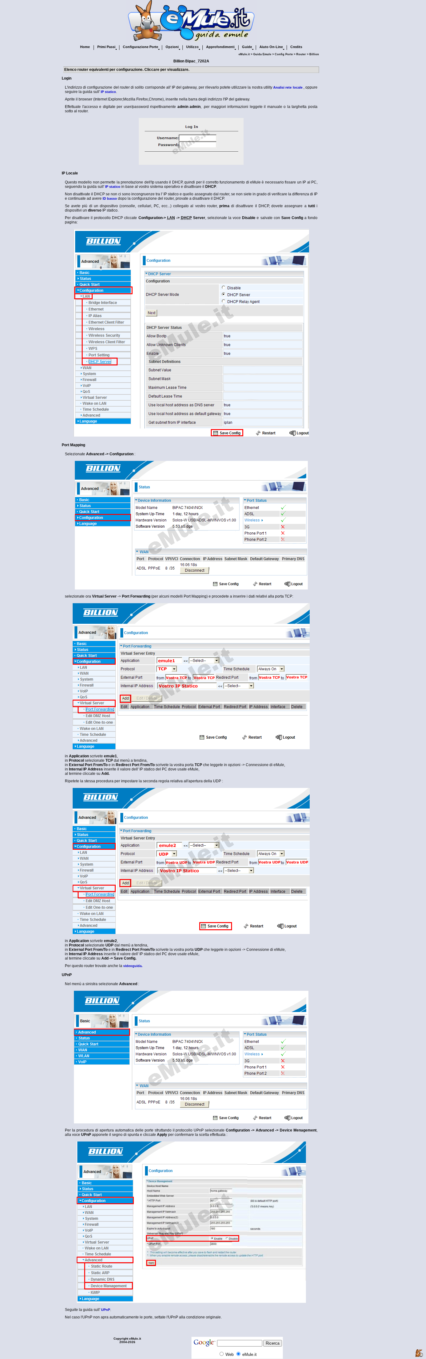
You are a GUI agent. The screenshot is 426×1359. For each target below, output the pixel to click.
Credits (296, 47)
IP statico (108, 92)
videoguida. (133, 966)
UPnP (105, 1310)
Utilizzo (192, 47)
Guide (247, 47)
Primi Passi (106, 47)
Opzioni (172, 47)
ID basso (110, 198)
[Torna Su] (419, 1353)
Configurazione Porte (140, 47)
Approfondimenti (220, 47)
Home (85, 47)
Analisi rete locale (287, 87)
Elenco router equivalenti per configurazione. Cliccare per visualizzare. (126, 69)
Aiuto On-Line (271, 47)
